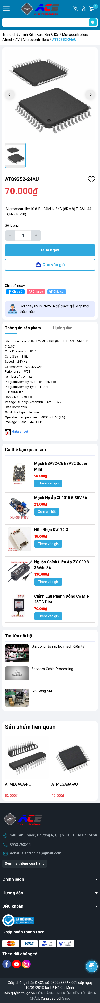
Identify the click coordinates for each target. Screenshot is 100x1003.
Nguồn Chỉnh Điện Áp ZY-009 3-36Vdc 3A (62, 565)
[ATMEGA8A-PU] (27, 757)
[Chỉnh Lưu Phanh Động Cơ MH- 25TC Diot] (20, 605)
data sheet (20, 432)
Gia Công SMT (43, 691)
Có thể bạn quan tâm (25, 449)
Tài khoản (84, 8)
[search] (93, 22)
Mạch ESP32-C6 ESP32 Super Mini (61, 466)
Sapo (66, 998)
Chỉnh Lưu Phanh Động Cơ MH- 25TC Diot (62, 599)
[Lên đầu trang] (92, 980)
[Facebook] (7, 964)
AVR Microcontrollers (32, 40)
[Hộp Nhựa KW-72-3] (20, 539)
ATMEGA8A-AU (64, 784)
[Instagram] (26, 964)
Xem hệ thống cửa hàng (25, 863)
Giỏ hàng (96, 9)
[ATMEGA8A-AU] (73, 757)
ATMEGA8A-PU (18, 784)
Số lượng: (12, 226)
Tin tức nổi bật (19, 635)
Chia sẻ (17, 291)
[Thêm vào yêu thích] (91, 179)
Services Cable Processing (52, 669)
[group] (50, 95)
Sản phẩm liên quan (30, 727)
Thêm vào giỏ (48, 483)
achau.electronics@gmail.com (35, 853)
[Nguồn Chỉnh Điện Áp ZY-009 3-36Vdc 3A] (20, 571)
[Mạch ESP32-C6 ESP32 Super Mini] (20, 473)
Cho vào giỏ (53, 264)
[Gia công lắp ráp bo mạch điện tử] (17, 653)
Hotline (75, 8)
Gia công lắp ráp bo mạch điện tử (58, 647)
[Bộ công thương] (18, 920)
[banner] (50, 716)
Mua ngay (50, 250)
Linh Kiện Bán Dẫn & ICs (40, 35)
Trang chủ (10, 35)
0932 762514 (20, 844)
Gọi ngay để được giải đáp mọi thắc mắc (54, 309)
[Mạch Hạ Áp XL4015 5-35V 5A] (20, 507)
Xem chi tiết (47, 512)
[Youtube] (17, 964)
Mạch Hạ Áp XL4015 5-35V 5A (60, 497)
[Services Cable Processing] (17, 675)
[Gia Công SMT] (17, 698)
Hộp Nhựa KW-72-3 (51, 530)
